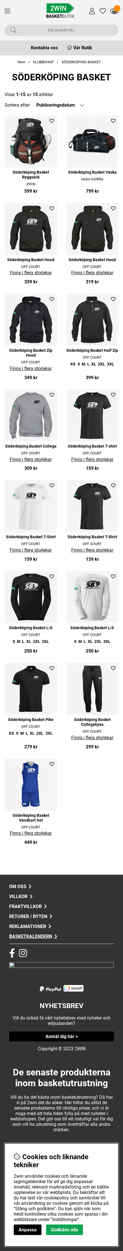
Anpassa (28, 1229)
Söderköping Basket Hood (30, 259)
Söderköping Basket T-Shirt (31, 537)
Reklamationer (27, 926)
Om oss (17, 886)
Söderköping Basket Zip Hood (30, 353)
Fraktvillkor (25, 906)
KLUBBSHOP (43, 62)
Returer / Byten (28, 916)
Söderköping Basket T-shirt (92, 446)
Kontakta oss (44, 47)
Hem (21, 62)
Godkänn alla (64, 1229)
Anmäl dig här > (61, 1036)
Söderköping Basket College (31, 446)
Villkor (18, 896)
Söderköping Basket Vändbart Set (31, 818)
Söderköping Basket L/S (31, 628)
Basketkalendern (30, 936)
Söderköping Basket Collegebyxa (92, 722)
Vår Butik (82, 47)
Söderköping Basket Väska (92, 172)
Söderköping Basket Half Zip (92, 350)
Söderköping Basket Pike (30, 719)
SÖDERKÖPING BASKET (81, 62)
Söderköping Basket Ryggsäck (31, 175)
